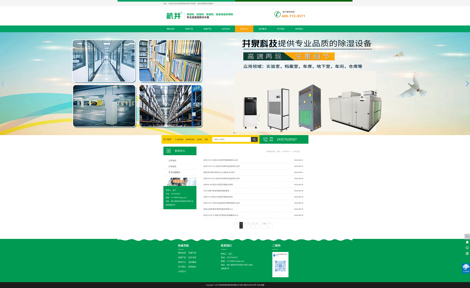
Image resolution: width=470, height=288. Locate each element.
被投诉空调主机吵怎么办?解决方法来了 (220, 172)
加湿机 (199, 139)
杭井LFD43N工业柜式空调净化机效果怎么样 (222, 178)
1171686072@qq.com (235, 261)
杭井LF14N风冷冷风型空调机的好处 (218, 197)
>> (270, 224)
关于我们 (281, 29)
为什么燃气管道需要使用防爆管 (216, 191)
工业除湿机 (179, 139)
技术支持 (226, 29)
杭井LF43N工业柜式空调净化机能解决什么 (221, 215)
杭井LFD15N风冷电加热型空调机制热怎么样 (222, 203)
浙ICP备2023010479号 (248, 285)
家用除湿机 (190, 139)
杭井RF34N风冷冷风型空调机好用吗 (218, 185)
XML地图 (260, 285)
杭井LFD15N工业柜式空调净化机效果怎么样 (222, 166)
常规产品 (189, 29)
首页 (278, 151)
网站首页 (171, 29)
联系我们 (299, 29)
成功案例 (262, 29)
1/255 (264, 224)
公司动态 (296, 151)
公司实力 (182, 271)
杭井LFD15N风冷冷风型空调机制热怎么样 (221, 160)
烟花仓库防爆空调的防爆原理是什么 (218, 209)
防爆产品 (207, 29)
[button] (234, 132)
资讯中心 (244, 29)
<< (237, 224)
